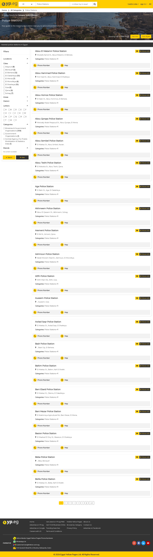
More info (146, 51)
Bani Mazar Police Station (48, 411)
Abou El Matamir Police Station (51, 51)
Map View (135, 36)
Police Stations (50, 59)
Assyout (10, 67)
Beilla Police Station (45, 479)
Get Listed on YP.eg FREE (55, 522)
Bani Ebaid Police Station (48, 389)
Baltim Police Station (45, 366)
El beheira (11, 73)
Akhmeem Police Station (47, 208)
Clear (23, 157)
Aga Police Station (44, 186)
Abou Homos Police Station (49, 95)
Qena (9, 90)
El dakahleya (12, 76)
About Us (86, 522)
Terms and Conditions (54, 531)
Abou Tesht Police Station (48, 163)
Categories (8, 124)
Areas (5, 97)
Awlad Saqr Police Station (48, 322)
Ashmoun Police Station (47, 254)
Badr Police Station (44, 344)
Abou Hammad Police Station (50, 73)
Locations (7, 59)
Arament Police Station (46, 230)
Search (10, 157)
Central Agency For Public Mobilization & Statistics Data (16, 141)
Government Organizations (12, 135)
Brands (6, 148)
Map (66, 65)
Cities (5, 64)
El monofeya (12, 81)
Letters (6, 106)
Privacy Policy (72, 528)
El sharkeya (12, 84)
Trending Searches (53, 528)
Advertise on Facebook (92, 528)
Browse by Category (74, 525)
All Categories (16, 10)
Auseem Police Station (46, 298)
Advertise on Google (37, 528)
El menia (10, 78)
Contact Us (87, 525)
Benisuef (10, 70)
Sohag (9, 93)
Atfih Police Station (44, 276)
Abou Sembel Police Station (49, 141)
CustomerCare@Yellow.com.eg (27, 545)
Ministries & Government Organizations (15, 129)
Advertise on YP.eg (37, 525)
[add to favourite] (137, 51)
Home (4, 10)
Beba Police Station (45, 457)
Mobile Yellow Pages (74, 522)
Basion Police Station (45, 433)
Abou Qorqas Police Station (49, 119)
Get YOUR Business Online (55, 525)
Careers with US (35, 531)
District (6, 101)
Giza (8, 87)
